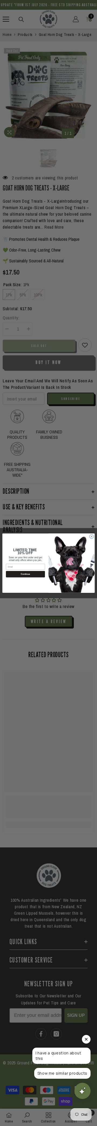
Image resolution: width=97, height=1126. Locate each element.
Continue (25, 574)
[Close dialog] (91, 536)
